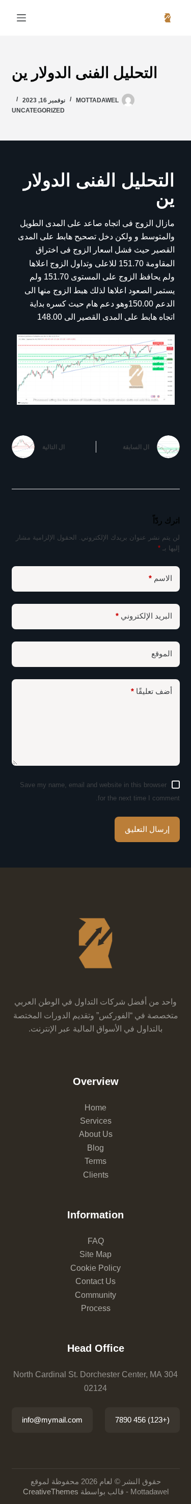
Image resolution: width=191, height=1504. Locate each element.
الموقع (161, 653)
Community (95, 1295)
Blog (95, 1148)
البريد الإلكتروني (144, 615)
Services (96, 1121)
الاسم (160, 578)
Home (95, 1107)
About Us (96, 1134)
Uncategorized (38, 110)
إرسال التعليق (147, 829)
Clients (95, 1175)
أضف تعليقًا (151, 691)
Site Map (95, 1254)
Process (96, 1308)
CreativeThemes (50, 1491)
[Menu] (21, 17)
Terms (95, 1161)
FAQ (96, 1241)
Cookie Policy (95, 1268)
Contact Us (95, 1281)
